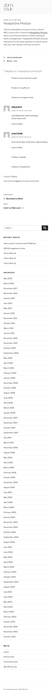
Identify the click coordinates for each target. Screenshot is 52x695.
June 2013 (8, 303)
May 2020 (8, 278)
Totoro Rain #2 (10, 263)
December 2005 (11, 482)
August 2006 (9, 453)
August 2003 (9, 587)
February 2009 (10, 373)
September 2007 (11, 433)
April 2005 (8, 502)
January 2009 (9, 378)
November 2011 (10, 318)
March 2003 (9, 612)
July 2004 (8, 547)
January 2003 (9, 622)
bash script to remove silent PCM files (20, 243)
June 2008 (8, 398)
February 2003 (10, 617)
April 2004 (8, 562)
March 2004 (9, 567)
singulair (23, 157)
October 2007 (10, 428)
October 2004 (10, 532)
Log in (6, 652)
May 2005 (8, 497)
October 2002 (10, 637)
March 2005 (9, 507)
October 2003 (10, 577)
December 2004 (11, 522)
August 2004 (9, 542)
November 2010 (10, 343)
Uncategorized (14, 57)
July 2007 (8, 438)
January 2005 (9, 517)
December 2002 (11, 627)
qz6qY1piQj (16, 133)
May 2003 (8, 602)
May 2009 (8, 358)
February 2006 (10, 472)
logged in (18, 181)
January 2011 (9, 333)
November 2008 (11, 383)
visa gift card (25, 88)
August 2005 (9, 487)
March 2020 (9, 283)
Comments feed (11, 662)
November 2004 (11, 527)
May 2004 (8, 557)
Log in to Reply (17, 124)
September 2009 (11, 353)
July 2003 (8, 592)
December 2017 (10, 288)
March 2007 (9, 443)
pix (15, 61)
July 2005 (8, 492)
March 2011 (8, 328)
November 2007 (11, 423)
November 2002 (11, 632)
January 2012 (9, 313)
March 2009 (9, 368)
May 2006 (8, 458)
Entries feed (9, 657)
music (10, 61)
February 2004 (10, 572)
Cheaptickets (25, 167)
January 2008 (9, 413)
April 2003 (8, 607)
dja (19, 20)
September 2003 (11, 582)
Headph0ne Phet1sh (38, 33)
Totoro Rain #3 (10, 258)
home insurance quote (28, 78)
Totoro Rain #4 (10, 253)
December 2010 (10, 338)
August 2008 (9, 393)
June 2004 (8, 552)
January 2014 (9, 298)
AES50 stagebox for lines (14, 248)
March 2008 (9, 408)
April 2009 (8, 363)
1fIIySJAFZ (16, 107)
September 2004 (11, 537)
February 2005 (10, 512)
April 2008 (8, 403)
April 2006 (8, 463)
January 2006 (9, 477)
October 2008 (10, 388)
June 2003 (8, 597)
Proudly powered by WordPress (16, 689)
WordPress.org (10, 667)
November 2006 (11, 448)
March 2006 (9, 467)
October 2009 (10, 348)
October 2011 (9, 323)
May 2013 (8, 308)
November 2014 (10, 293)
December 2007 (11, 418)
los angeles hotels (26, 97)
